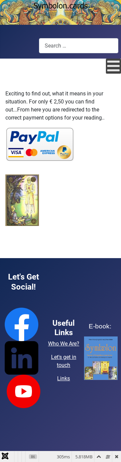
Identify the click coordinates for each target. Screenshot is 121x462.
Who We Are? (63, 343)
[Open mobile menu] (113, 66)
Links (63, 378)
